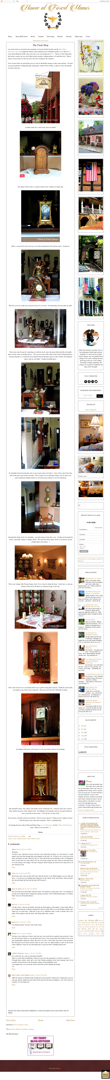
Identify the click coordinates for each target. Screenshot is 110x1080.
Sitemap (68, 36)
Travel (38, 839)
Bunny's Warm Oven (86, 879)
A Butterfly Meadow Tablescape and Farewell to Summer (93, 702)
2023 (82, 736)
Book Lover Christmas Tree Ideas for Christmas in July (90, 889)
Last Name (82, 539)
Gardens (41, 36)
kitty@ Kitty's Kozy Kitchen (21, 975)
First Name (82, 534)
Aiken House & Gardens (88, 850)
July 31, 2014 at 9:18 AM (22, 904)
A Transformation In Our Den (94, 674)
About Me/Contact (21, 36)
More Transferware (92, 851)
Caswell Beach (97, 935)
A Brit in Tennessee (18, 953)
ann (13, 904)
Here (52, 54)
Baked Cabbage (84, 880)
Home (10, 36)
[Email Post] (29, 836)
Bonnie (14, 933)
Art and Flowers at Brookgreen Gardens (91, 634)
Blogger (58, 1068)
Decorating (50, 36)
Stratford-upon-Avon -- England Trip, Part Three (92, 605)
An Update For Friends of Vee (89, 845)
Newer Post (11, 1020)
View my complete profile (86, 810)
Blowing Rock (86, 929)
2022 (82, 739)
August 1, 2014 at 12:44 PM (32, 953)
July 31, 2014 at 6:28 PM (24, 933)
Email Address (83, 529)
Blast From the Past (97, 927)
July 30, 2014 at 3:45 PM (23, 849)
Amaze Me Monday (86, 920)
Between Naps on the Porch (88, 868)
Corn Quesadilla (85, 863)
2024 (82, 732)
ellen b (14, 849)
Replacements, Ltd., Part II (93, 578)
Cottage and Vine (85, 895)
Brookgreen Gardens (85, 935)
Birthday (81, 544)
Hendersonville (21, 839)
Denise (90, 781)
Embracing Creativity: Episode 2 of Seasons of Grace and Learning (90, 831)
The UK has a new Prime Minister (90, 838)
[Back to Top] (106, 1074)
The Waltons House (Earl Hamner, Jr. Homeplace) (92, 592)
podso (13, 922)
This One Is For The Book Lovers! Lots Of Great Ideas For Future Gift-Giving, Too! (90, 871)
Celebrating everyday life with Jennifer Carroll (89, 886)
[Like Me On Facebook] (89, 383)
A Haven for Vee (85, 843)
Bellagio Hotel (97, 922)
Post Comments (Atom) (21, 1025)
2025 (82, 729)
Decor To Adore (17, 889)
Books (33, 36)
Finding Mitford (90, 620)
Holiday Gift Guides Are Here (89, 897)
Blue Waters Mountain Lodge (89, 933)
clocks (14, 839)
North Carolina (31, 839)
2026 (82, 726)
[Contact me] (92, 383)
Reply (13, 867)
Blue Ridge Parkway (93, 931)
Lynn (13, 873)
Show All (101, 908)
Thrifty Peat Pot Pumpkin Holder (89, 903)
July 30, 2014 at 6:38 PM (23, 873)
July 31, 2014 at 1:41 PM (23, 922)
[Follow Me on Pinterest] (85, 383)
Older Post (70, 1020)
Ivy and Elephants (47, 825)
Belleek (81, 925)
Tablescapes (79, 36)
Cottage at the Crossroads (88, 902)
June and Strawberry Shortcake (91, 647)
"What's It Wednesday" (65, 825)
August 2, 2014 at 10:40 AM (38, 975)
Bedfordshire (87, 922)
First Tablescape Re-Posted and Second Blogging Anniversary (93, 661)
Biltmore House (90, 925)
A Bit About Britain (86, 837)
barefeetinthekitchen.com (88, 862)
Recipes (60, 36)
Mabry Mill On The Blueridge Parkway (91, 688)
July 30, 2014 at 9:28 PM (29, 889)
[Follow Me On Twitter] (96, 383)
